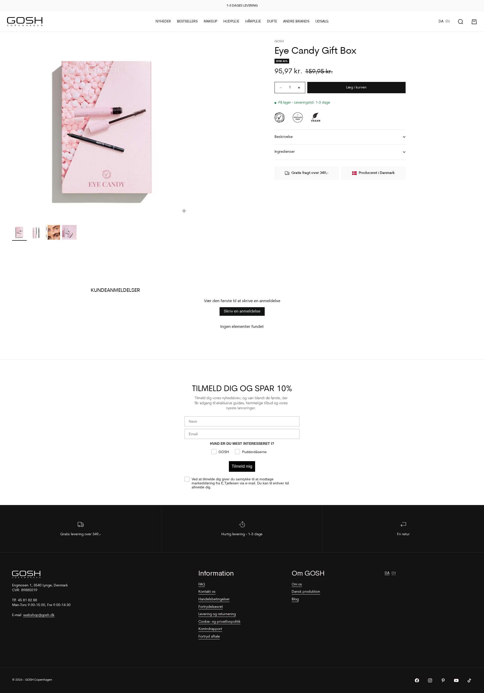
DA (441, 21)
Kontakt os (207, 592)
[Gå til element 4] (69, 232)
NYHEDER (163, 21)
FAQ (201, 584)
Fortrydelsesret (210, 607)
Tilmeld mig (242, 466)
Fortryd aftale (209, 637)
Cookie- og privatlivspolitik (219, 622)
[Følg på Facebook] (416, 680)
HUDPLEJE (231, 21)
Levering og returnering (217, 614)
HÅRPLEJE (253, 21)
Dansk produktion (306, 592)
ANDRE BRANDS (296, 21)
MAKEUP (210, 21)
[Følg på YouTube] (456, 680)
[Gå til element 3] (52, 232)
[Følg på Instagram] (430, 680)
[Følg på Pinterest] (443, 680)
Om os (297, 584)
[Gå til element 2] (36, 232)
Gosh (279, 41)
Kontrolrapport (210, 629)
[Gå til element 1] (19, 232)
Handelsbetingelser (214, 599)
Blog (295, 599)
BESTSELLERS (187, 21)
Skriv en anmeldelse (242, 311)
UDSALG (321, 21)
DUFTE (272, 21)
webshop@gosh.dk (38, 615)
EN (447, 21)
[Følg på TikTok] (469, 680)
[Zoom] (184, 211)
